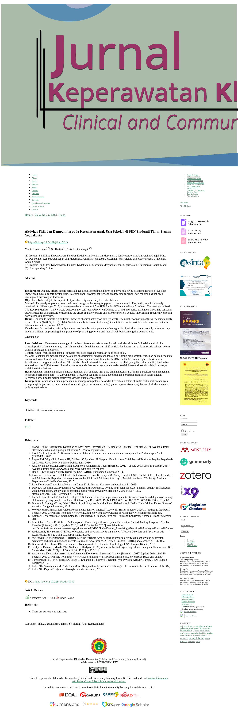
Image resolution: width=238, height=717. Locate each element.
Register (35, 184)
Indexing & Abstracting (41, 203)
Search (34, 187)
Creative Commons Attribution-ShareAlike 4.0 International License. (120, 680)
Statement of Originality (195, 184)
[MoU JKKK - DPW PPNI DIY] (195, 405)
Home (34, 175)
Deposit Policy (192, 188)
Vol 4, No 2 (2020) (45, 214)
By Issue (190, 540)
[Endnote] (189, 501)
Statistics (35, 200)
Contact (35, 209)
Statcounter (184, 202)
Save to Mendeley (190, 612)
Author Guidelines (193, 177)
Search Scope (185, 525)
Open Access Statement (195, 181)
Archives (35, 194)
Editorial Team (192, 192)
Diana (62, 214)
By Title (190, 544)
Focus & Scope (192, 175)
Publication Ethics (193, 186)
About (34, 178)
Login (34, 181)
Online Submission (194, 179)
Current (35, 190)
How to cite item (187, 599)
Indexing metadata (188, 597)
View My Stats (185, 206)
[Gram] (195, 465)
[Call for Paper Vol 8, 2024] (195, 354)
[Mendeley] (196, 452)
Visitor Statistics (193, 196)
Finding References (188, 602)
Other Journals (192, 546)
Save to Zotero (190, 616)
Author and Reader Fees (195, 182)
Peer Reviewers (192, 194)
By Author (190, 542)
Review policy (187, 604)
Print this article (187, 594)
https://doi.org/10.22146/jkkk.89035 (48, 242)
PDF (27, 426)
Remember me (190, 431)
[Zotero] (195, 480)
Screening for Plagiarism (195, 190)
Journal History (38, 206)
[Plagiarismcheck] (193, 510)
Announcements (38, 197)
